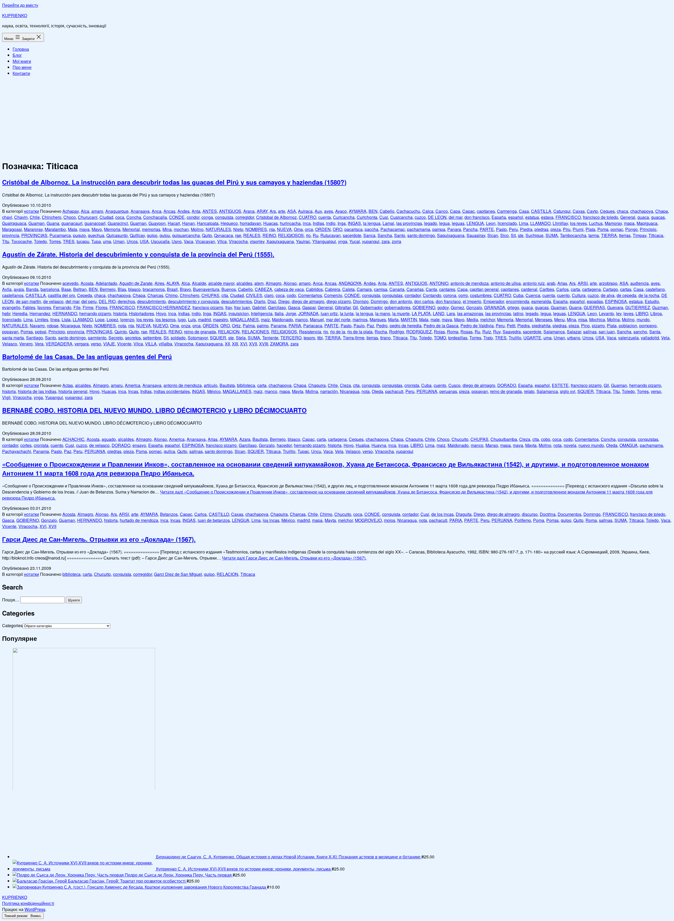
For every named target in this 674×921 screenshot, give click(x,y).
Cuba (518, 295)
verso (96, 344)
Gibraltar (343, 307)
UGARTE (532, 338)
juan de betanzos (214, 520)
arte (281, 211)
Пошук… (10, 600)
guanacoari (95, 223)
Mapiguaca (647, 223)
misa (582, 319)
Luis (192, 319)
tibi (320, 338)
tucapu (83, 241)
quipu (165, 235)
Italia (279, 313)
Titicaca (655, 235)
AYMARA (357, 211)
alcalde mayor (221, 283)
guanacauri (71, 223)
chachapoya (641, 211)
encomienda (517, 301)
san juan (607, 332)
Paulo (359, 326)
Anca (156, 211)
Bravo (185, 289)
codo (291, 295)
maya (84, 229)
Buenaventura (206, 289)
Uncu (316, 451)
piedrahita (541, 326)
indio (330, 223)
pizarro (598, 326)
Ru (315, 235)
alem (259, 283)
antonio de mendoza (469, 283)
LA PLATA (421, 313)
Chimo (171, 295)
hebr (6, 313)
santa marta (13, 338)
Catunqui (562, 211)
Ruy (496, 332)
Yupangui (54, 397)
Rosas (466, 332)
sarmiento (97, 338)
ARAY (262, 211)
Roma (452, 332)
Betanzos (169, 514)
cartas (625, 289)
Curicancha (344, 217)
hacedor (284, 445)
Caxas (579, 211)
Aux (318, 211)
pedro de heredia (406, 326)
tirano (385, 338)
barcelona (50, 289)
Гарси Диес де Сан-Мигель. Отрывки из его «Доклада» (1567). (99, 539)
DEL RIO (107, 301)
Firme (88, 307)
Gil (355, 307)
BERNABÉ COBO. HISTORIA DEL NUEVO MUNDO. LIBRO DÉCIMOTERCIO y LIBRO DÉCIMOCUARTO (154, 410)
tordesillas (457, 338)
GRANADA (494, 307)
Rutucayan (330, 235)
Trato (488, 338)
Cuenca (533, 295)
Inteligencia (261, 313)
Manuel (317, 319)
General (627, 217)
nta (272, 229)
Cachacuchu (408, 211)
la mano (382, 313)
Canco (441, 211)
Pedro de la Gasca (441, 326)
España (499, 217)
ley (618, 313)
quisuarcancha (186, 235)
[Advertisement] (337, 117)
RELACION (229, 332)
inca (307, 223)
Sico (504, 235)
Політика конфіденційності (28, 903)
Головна (21, 49)
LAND (438, 313)
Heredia (19, 313)
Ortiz (236, 326)
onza (185, 326)
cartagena (591, 289)
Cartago (610, 289)
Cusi (383, 217)
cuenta (324, 217)
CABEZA (263, 289)
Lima (523, 223)
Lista (66, 319)
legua (444, 223)
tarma (593, 235)
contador (413, 295)
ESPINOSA (616, 301)
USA (144, 241)
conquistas (392, 295)
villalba (165, 344)
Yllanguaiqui (324, 241)
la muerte (401, 313)
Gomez (457, 307)
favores (44, 307)
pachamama (418, 229)
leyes (628, 313)
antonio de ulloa (506, 283)
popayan (10, 332)
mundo (643, 319)
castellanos (12, 295)
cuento (563, 295)
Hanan (188, 223)
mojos (389, 520)
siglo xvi (567, 391)
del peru (89, 301)
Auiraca (305, 211)
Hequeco (229, 223)
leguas (458, 223)
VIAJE (109, 344)
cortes (26, 445)
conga (207, 217)
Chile (35, 217)
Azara (244, 439)
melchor (487, 319)
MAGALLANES (244, 319)
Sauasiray (476, 235)
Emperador (493, 301)
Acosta (87, 283)
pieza (556, 229)
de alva (607, 295)
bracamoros (154, 289)
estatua (532, 217)
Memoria (112, 229)
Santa (654, 332)
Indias (318, 223)
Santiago (34, 338)
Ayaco (341, 211)
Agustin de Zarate (135, 283)
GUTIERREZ (637, 307)
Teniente (270, 338)
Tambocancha (573, 235)
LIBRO (642, 313)
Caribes (546, 289)
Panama (278, 326)
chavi (7, 217)
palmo (263, 326)
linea (55, 319)
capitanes (486, 211)
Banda (32, 289)
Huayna (378, 445)
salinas (590, 332)
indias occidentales (172, 391)
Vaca (188, 241)
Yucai (354, 241)
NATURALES (218, 229)
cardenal (529, 289)
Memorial (131, 229)
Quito (207, 235)
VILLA (151, 344)
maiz (265, 319)
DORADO (506, 385)
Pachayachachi (16, 451)
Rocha (381, 332)
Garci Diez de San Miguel (178, 574)
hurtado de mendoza (139, 520)
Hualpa (362, 445)
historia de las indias (37, 391)
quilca (169, 451)
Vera (39, 344)
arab (551, 283)
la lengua (371, 223)
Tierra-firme (353, 338)
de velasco (53, 301)
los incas (271, 520)
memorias (151, 229)
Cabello (387, 211)
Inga (342, 223)
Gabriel (259, 307)
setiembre (152, 338)
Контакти (21, 73)
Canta (431, 289)
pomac (617, 229)
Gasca (294, 307)
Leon (490, 223)
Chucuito (460, 439)
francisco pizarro (207, 307)
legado (430, 223)
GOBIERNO (424, 307)
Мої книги (22, 61)
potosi (40, 332)
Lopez (112, 319)
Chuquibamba (503, 439)
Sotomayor (198, 338)
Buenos (228, 289)
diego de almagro (308, 301)
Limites (41, 319)
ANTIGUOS (230, 211)
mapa (629, 223)
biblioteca (246, 385)
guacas (658, 217)
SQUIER (218, 338)
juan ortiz (329, 313)
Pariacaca (312, 326)
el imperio (472, 301)
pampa (438, 229)
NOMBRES (256, 229)
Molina (613, 319)
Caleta (348, 289)
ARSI (583, 283)
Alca (85, 211)
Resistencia (310, 332)
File (77, 307)
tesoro (309, 338)
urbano (573, 338)
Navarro (37, 326)
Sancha (385, 235)
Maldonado (282, 319)
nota (122, 326)
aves (328, 211)
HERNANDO (64, 313)
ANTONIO (438, 283)
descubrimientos (236, 301)
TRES (69, 241)
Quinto (121, 332)
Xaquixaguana (280, 241)
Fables (29, 307)
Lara (451, 313)
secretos (133, 338)
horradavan (250, 223)
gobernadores (397, 307)
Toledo (40, 241)
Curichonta (367, 217)
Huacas (270, 223)
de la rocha (648, 295)
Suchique (534, 235)
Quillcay (137, 235)
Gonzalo (474, 307)
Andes (183, 211)
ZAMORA (279, 344)
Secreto (115, 338)
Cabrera (332, 289)
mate (435, 319)
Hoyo (161, 313)
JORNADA (308, 313)
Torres (55, 241)
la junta (347, 313)
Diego (284, 301)
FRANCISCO (568, 217)
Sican (492, 235)
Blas (122, 289)
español (515, 217)
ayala (19, 289)
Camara (364, 289)
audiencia (639, 283)
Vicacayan (205, 241)
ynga (342, 241)
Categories (12, 625)
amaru (117, 385)
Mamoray (613, 223)
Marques (378, 319)
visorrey (257, 241)
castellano (655, 289)
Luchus (596, 223)
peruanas (448, 391)
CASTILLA (541, 211)
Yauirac (303, 241)
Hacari (174, 223)
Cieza (345, 385)
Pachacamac (392, 229)
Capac (468, 211)
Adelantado (106, 283)
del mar (455, 217)
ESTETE (560, 385)
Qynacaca (223, 235)
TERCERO (290, 338)
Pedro (382, 326)
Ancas (169, 211)
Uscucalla (160, 241)
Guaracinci (118, 223)
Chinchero (51, 217)
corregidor (244, 217)
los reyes (578, 223)
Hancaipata (208, 223)
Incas (133, 391)
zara (385, 241)
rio (308, 235)
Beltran (80, 289)
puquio (79, 235)
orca (309, 229)
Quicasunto (117, 235)
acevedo (70, 283)
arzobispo (608, 283)
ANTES (209, 211)
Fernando (62, 307)
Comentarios (310, 295)
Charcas (155, 295)
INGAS (354, 223)
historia (120, 313)
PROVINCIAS (34, 235)
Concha (133, 217)
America (132, 385)
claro (269, 295)
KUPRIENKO (14, 15)
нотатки (31, 211)
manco (301, 319)
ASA (291, 211)
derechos (126, 301)
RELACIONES (255, 332)
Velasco (9, 344)
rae (238, 235)
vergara (82, 344)
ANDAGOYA (350, 283)
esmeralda (541, 301)
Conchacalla (155, 217)
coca (119, 217)
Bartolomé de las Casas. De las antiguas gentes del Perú (87, 356)
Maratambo (55, 229)
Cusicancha (401, 217)
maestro (220, 319)
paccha (371, 229)
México (214, 391)
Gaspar (309, 307)
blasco (134, 289)
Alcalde (199, 283)
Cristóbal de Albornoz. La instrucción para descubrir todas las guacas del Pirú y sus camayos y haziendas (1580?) (174, 182)
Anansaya (140, 211)
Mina (167, 229)
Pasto (501, 229)
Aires (159, 283)
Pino (585, 326)
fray (228, 307)
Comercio (333, 295)
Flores (101, 307)
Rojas (439, 332)
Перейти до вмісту (20, 5)
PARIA (295, 326)
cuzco (420, 217)
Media (472, 319)
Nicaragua (70, 326)
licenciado (507, 223)
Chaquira (317, 385)
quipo (152, 235)
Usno (177, 241)
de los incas (442, 514)
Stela (241, 338)
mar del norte (338, 319)
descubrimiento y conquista (193, 301)
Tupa (96, 241)
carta (575, 289)
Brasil (172, 289)
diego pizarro (338, 301)
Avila (7, 289)
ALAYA (172, 283)
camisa (380, 289)
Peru (513, 229)
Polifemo (522, 520)
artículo (210, 385)
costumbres (481, 295)
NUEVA (284, 229)
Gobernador (371, 307)
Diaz (271, 301)
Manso (491, 445)
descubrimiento (151, 301)
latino (518, 313)
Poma (602, 229)
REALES (251, 235)
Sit (513, 235)
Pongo (631, 229)
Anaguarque (116, 211)
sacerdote (352, 235)
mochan (181, 229)
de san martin (28, 301)
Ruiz (486, 332)
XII (227, 344)
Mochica (597, 319)
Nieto (238, 229)
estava (547, 217)
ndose (52, 326)
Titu (5, 241)
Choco (69, 217)
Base (66, 289)
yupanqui (370, 241)
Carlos (562, 289)
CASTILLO (219, 514)
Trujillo (515, 338)
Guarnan (138, 223)
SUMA (552, 235)
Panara (454, 229)
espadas (595, 301)
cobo (545, 439)
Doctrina (548, 514)
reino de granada (200, 332)
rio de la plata (360, 332)
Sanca (369, 235)
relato (529, 391)
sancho (640, 332)
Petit (511, 326)
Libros (656, 313)
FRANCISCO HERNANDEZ (163, 307)
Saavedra (512, 332)
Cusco (454, 385)
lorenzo (127, 319)
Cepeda (84, 295)
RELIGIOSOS (291, 235)
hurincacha (290, 223)
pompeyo (648, 326)
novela (570, 445)
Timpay (639, 235)
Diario (259, 301)
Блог (17, 55)
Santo (399, 235)
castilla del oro (61, 295)
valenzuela (628, 338)
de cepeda (626, 295)
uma (107, 241)
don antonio (401, 301)
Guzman (660, 307)
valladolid (650, 338)
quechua (96, 235)
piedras (541, 229)
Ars (273, 211)
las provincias (409, 223)
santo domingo (421, 235)
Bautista (227, 385)
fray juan (242, 307)
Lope (100, 319)
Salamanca (554, 332)
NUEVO (160, 326)
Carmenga (507, 211)
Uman (119, 241)
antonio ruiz (534, 283)
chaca (622, 211)
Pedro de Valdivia (477, 326)
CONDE (177, 217)
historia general (72, 391)
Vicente (124, 344)
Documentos (569, 514)
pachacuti (394, 391)
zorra (396, 241)
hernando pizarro (95, 313)
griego (513, 307)
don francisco (476, 217)
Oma (298, 229)
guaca (643, 217)
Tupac (303, 451)
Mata (72, 229)
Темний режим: (16, 915)
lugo (182, 319)
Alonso (290, 283)
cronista (411, 385)
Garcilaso (277, 307)
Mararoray (33, 229)
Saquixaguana (450, 235)
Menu (559, 319)
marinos (360, 319)
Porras (27, 332)
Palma (249, 326)
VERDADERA (59, 344)
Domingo (379, 301)
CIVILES (254, 295)
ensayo (139, 445)
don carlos (424, 301)
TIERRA (609, 235)
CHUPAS (210, 295)
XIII (235, 344)
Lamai (388, 223)
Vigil (6, 397)
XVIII (263, 344)
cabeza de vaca (289, 289)
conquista (224, 217)
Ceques (607, 211)
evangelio (11, 307)
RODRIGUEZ (419, 332)
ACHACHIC (73, 439)
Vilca (222, 241)
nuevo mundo (591, 445)
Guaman (36, 223)
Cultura (579, 295)
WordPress (34, 909)
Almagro (273, 283)
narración (329, 391)
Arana (249, 211)
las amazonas (470, 313)
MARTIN (409, 319)
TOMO (440, 338)
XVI (243, 344)
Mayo (97, 229)
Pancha (470, 229)
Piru (567, 229)
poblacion (628, 326)
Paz (370, 326)
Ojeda (377, 391)
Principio (648, 229)
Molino (197, 229)
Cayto (592, 211)
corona (449, 295)
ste (520, 235)
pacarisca (353, 229)
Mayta (297, 391)
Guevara (615, 307)
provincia (10, 235)
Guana (53, 223)
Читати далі (294, 558)
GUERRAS (594, 307)
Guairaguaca (14, 223)
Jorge (291, 313)
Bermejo (108, 289)
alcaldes (244, 283)
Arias (562, 283)
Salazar (574, 332)
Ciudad (106, 217)
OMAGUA (629, 445)
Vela (665, 338)
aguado (109, 439)
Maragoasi (12, 229)
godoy (443, 307)
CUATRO (307, 217)
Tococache (21, 241)
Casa (524, 211)
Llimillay (560, 223)
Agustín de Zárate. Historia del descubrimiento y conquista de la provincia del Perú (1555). (138, 254)
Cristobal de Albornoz (276, 217)
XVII (253, 344)
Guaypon (157, 223)
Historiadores (141, 313)
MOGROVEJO (368, 520)
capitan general (484, 289)
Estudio (652, 301)
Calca (427, 211)
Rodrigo (396, 332)
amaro (97, 211)
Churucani (87, 217)
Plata (590, 229)
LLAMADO (540, 223)
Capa (455, 211)
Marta (393, 319)
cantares (447, 289)
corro (463, 295)
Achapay (70, 211)
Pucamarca (60, 235)
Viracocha (238, 241)
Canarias (415, 289)
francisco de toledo (600, 217)
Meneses (543, 319)
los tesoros (165, 319)
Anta (196, 211)
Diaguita (464, 514)
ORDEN (323, 229)
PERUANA (427, 391)
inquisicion (239, 313)
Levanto (606, 313)
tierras (625, 235)
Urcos (132, 241)
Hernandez (39, 313)
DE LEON (437, 217)
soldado (178, 338)
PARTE (487, 229)
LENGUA (475, 223)
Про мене (22, 67)
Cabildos (314, 289)
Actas (67, 385)
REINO (269, 235)
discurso (530, 514)
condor (193, 217)
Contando (432, 295)
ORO (337, 229)
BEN (373, 211)
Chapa (661, 211)
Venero (26, 344)
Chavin (21, 217)
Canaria (396, 289)
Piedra (526, 229)
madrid (204, 319)
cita (224, 295)
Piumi (578, 229)
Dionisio (361, 301)
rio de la (337, 332)
